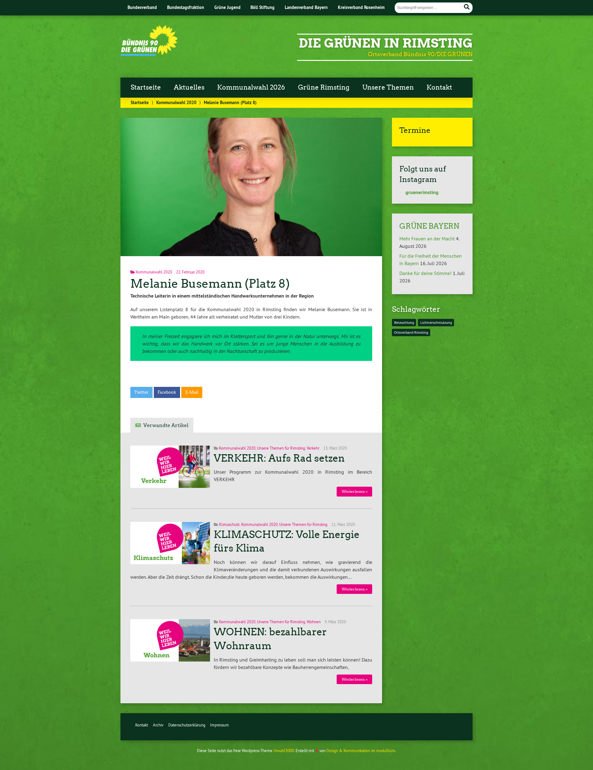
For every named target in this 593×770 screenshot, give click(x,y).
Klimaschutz (229, 524)
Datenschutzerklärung (186, 724)
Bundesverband (142, 7)
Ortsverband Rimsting (411, 332)
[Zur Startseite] (149, 54)
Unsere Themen (388, 87)
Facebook (167, 392)
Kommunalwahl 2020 (176, 102)
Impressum (219, 724)
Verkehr (313, 448)
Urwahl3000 (283, 750)
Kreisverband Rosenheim (361, 7)
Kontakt (439, 87)
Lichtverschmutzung (436, 322)
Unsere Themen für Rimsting (281, 448)
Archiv (158, 724)
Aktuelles (189, 87)
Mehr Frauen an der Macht (427, 238)
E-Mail (191, 392)
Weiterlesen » (355, 491)
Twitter (141, 392)
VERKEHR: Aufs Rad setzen (279, 458)
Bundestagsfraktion (185, 7)
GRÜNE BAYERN (429, 226)
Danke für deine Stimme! (425, 273)
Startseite (146, 87)
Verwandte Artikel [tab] (165, 425)
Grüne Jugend (227, 7)
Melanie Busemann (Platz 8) (210, 283)
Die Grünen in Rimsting (386, 43)
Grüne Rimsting (323, 87)
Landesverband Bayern (306, 7)
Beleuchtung (404, 322)
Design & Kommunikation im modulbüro (360, 750)
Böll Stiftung (262, 7)
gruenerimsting (421, 192)
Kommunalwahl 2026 (251, 87)
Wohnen (314, 621)
